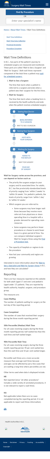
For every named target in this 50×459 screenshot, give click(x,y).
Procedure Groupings (14, 49)
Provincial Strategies (14, 45)
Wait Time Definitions (14, 37)
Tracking (30, 442)
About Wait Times (18, 30)
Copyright (6, 447)
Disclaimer (13, 442)
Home (6, 30)
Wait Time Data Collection (16, 41)
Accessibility (40, 442)
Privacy (22, 442)
